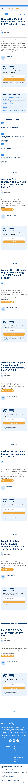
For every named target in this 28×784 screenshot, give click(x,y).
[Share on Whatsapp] (26, 14)
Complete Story (6, 209)
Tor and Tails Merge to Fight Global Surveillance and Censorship (10, 158)
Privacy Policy (6, 84)
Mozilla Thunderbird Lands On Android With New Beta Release (13, 147)
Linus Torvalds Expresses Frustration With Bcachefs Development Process (12, 137)
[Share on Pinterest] (24, 14)
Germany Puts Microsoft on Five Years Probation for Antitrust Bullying (11, 126)
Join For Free (14, 79)
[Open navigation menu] (3, 8)
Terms (23, 83)
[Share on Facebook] (20, 14)
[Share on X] (22, 14)
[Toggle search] (25, 8)
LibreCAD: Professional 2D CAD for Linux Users (14, 110)
